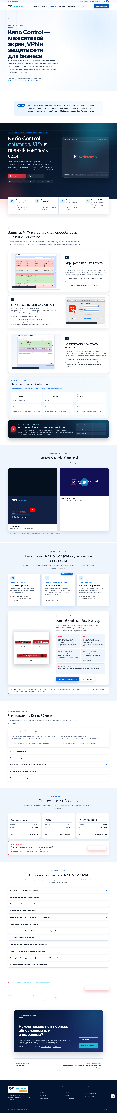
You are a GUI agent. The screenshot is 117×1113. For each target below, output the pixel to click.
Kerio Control (85, 1040)
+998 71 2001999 (96, 1)
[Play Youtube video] (32, 510)
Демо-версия (65, 1095)
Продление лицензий (68, 1098)
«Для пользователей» (55, 533)
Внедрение (65, 1090)
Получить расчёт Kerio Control (97, 988)
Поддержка (61, 6)
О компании (71, 6)
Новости (44, 6)
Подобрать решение (101, 6)
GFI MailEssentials (43, 1098)
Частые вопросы (66, 1092)
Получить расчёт (18, 176)
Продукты (53, 6)
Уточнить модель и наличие (67, 679)
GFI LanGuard (42, 1095)
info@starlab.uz (84, 1)
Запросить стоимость (97, 848)
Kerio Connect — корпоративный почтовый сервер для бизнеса (82, 1066)
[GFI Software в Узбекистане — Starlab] (16, 6)
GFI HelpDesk (23, 1064)
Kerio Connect (42, 1092)
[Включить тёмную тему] (113, 1096)
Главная (36, 6)
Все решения (42, 1101)
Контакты (81, 6)
